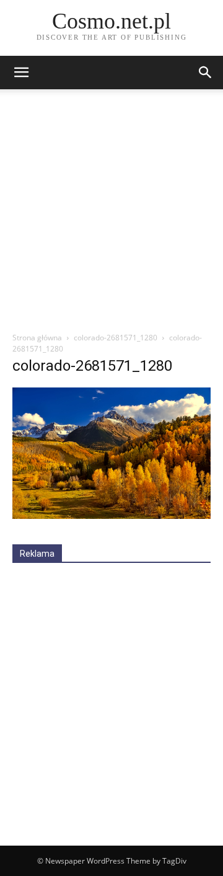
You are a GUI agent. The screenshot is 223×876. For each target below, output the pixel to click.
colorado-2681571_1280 (115, 337)
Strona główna (37, 337)
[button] (205, 72)
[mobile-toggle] (21, 72)
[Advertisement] (111, 213)
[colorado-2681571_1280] (111, 515)
